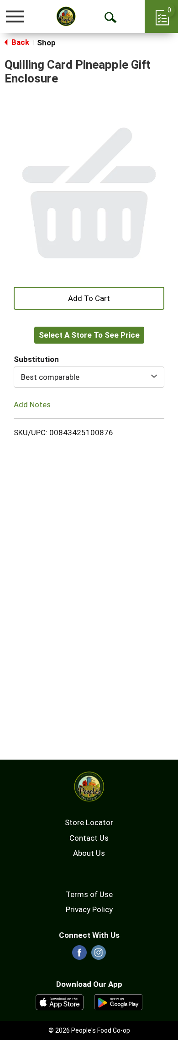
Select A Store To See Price (89, 334)
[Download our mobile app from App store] (60, 1001)
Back (19, 42)
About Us (89, 853)
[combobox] (89, 377)
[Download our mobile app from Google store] (118, 1001)
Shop (46, 42)
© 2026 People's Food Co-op (89, 1030)
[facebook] (79, 955)
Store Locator (89, 822)
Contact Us (89, 838)
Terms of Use (89, 894)
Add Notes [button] (32, 404)
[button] (89, 297)
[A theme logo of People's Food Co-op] (66, 16)
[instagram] (98, 955)
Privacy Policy (89, 909)
